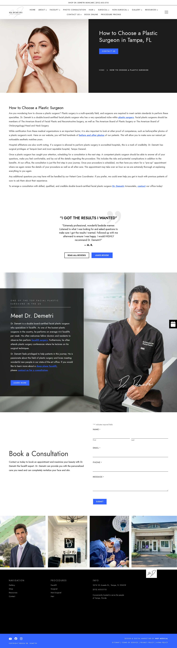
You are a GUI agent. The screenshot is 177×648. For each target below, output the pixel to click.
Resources (13, 592)
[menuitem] (32, 9)
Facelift (54, 585)
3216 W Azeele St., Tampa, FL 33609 (109, 585)
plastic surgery (126, 117)
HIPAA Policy (162, 642)
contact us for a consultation (33, 370)
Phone (97, 462)
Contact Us (108, 51)
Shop (11, 589)
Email (96, 448)
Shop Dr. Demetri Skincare (81, 2)
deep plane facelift (46, 366)
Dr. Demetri (118, 186)
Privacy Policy (147, 642)
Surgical (54, 589)
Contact (12, 596)
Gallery (12, 585)
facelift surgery (40, 340)
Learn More (19, 383)
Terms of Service (130, 642)
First (94, 440)
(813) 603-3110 (102, 2)
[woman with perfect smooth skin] (173, 330)
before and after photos (91, 135)
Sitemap (116, 642)
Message (98, 476)
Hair (52, 596)
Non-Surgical (56, 592)
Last (132, 440)
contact (142, 186)
